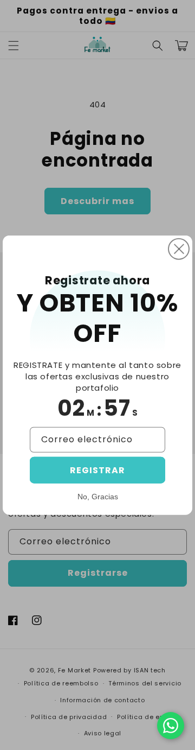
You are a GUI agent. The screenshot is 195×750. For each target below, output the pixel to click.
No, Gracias (97, 496)
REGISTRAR (97, 469)
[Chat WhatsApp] (170, 725)
